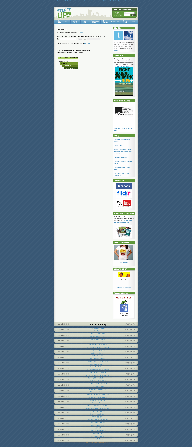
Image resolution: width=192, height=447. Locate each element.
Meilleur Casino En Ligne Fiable (97, 383)
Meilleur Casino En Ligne (97, 336)
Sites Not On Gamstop (97, 356)
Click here (80, 32)
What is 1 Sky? (118, 145)
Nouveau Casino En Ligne (98, 414)
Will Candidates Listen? (121, 157)
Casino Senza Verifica (97, 425)
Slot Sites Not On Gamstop (98, 372)
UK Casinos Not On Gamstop (97, 381)
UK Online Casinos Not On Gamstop (98, 347)
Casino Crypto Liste (98, 403)
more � (116, 50)
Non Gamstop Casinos (98, 328)
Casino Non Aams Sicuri (97, 342)
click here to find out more (121, 66)
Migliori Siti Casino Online (98, 333)
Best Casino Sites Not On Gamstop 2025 (97, 375)
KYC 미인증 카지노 (97, 417)
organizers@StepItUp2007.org (102, 442)
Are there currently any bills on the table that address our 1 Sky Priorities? (123, 151)
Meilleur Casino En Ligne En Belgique (97, 408)
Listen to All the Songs (124, 287)
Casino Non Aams (97, 433)
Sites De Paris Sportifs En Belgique (97, 406)
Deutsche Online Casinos (97, 350)
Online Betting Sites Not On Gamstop (98, 394)
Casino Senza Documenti (97, 422)
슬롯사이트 (97, 428)
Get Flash (87, 43)
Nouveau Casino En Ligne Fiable (98, 419)
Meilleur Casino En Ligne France (98, 361)
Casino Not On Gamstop (97, 358)
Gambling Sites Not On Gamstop (97, 345)
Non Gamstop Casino (97, 386)
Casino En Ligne (98, 439)
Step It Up (124, 278)
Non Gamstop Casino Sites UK (97, 397)
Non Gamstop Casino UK (97, 353)
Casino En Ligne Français (98, 430)
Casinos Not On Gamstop (97, 364)
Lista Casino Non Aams (98, 436)
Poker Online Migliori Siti (97, 411)
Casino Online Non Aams (97, 400)
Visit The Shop (124, 262)
